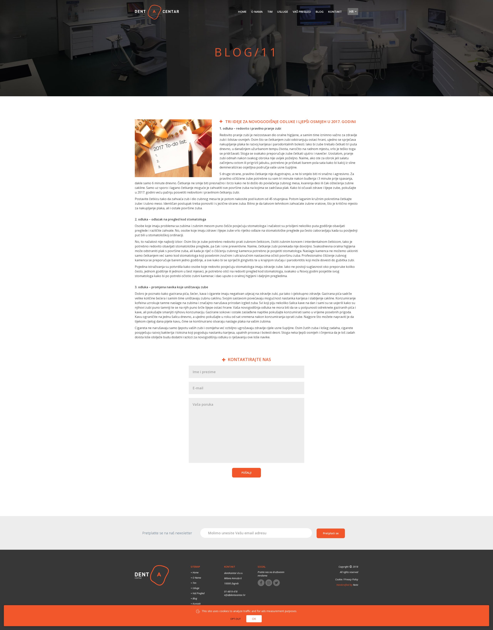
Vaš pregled (302, 11)
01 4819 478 (230, 591)
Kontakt (335, 11)
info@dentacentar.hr (235, 595)
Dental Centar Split (157, 12)
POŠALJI (246, 472)
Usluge (282, 11)
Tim (269, 11)
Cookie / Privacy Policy (346, 579)
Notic (355, 584)
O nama (257, 11)
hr (351, 11)
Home (242, 11)
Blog (320, 11)
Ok (254, 619)
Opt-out (235, 619)
